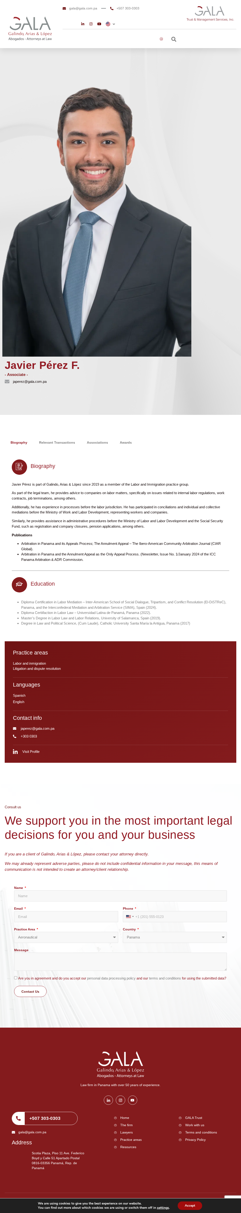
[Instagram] (91, 24)
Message (21, 950)
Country (130, 929)
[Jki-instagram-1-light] (120, 1100)
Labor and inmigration (29, 663)
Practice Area (25, 929)
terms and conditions (165, 978)
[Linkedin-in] (82, 24)
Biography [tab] (19, 442)
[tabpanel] (120, 543)
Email (19, 908)
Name (19, 888)
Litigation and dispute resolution (37, 669)
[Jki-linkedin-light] (108, 1100)
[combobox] (129, 916)
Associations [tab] (97, 442)
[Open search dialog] (174, 40)
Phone (128, 908)
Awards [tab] (126, 442)
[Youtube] (99, 24)
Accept (190, 1205)
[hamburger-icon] (161, 39)
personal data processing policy (112, 978)
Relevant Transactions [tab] (57, 442)
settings (163, 1208)
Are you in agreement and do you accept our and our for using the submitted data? (122, 978)
